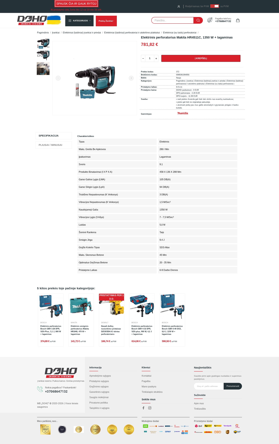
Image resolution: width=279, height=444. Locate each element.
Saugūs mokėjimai (99, 397)
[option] (43, 42)
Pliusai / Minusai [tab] (50, 144)
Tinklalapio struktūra (152, 392)
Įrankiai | (191, 81)
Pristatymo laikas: (149, 87)
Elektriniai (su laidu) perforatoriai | (220, 84)
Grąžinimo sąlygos (99, 386)
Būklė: (144, 78)
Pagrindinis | (181, 81)
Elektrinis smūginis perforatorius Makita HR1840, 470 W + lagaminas (80, 330)
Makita (74, 322)
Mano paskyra (149, 386)
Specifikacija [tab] (49, 135)
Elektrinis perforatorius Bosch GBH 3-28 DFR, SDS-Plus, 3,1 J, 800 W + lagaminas (50, 330)
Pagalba (146, 381)
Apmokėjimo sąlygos (100, 376)
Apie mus (199, 403)
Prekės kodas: (147, 72)
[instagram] (150, 408)
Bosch (43, 322)
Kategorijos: (146, 81)
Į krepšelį (201, 58)
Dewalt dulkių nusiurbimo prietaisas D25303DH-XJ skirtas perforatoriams (111, 330)
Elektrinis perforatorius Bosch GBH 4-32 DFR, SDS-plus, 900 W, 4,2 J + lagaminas (142, 330)
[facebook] (143, 408)
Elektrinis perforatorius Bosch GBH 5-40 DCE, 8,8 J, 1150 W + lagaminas (172, 330)
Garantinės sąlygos (99, 392)
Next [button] (131, 78)
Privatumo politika (98, 402)
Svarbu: (144, 99)
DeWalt (104, 322)
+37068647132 (223, 21)
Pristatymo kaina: (149, 90)
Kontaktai (146, 376)
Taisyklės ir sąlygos (99, 408)
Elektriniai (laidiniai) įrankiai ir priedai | (211, 81)
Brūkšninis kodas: (149, 75)
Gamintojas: (146, 114)
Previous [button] (58, 78)
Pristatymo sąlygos (99, 381)
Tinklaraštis (200, 409)
